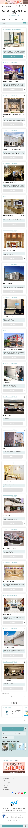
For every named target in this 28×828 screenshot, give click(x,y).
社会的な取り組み (21, 808)
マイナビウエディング (6, 758)
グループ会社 (15, 810)
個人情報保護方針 (9, 810)
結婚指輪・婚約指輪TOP (15, 758)
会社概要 (4, 808)
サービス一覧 (9, 808)
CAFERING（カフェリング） (8, 760)
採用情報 (20, 810)
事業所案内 (15, 808)
